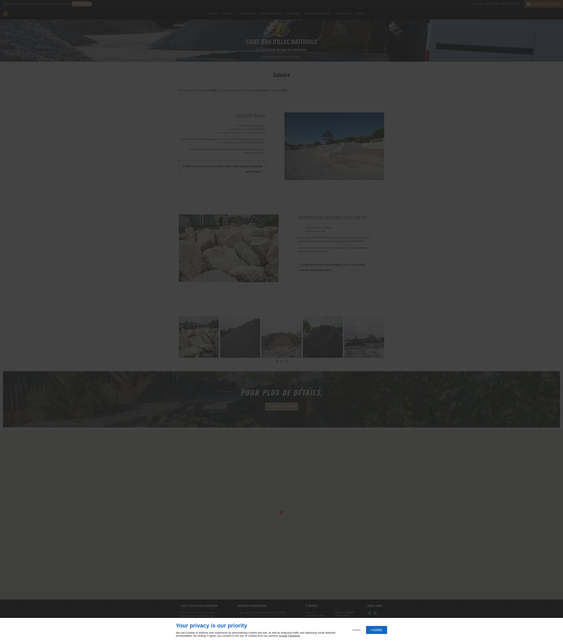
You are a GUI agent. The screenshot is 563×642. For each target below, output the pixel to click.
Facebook (294, 635)
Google (283, 635)
